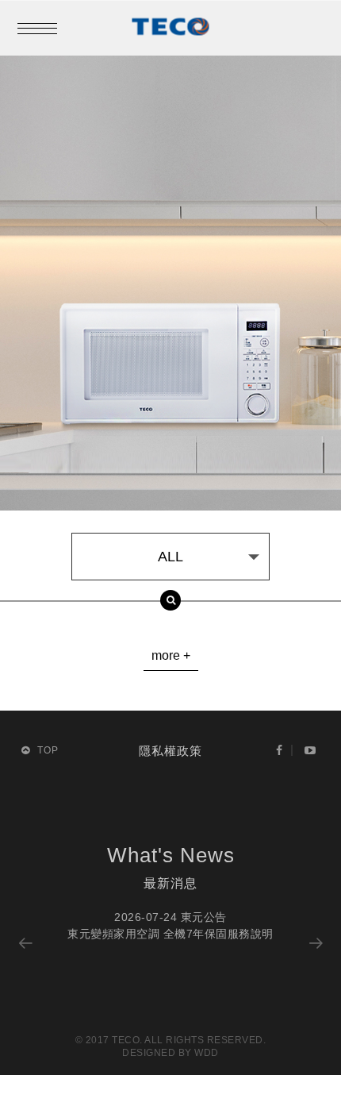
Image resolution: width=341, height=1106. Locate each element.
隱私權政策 (170, 750)
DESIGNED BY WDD (170, 1053)
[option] (170, 925)
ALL (170, 556)
